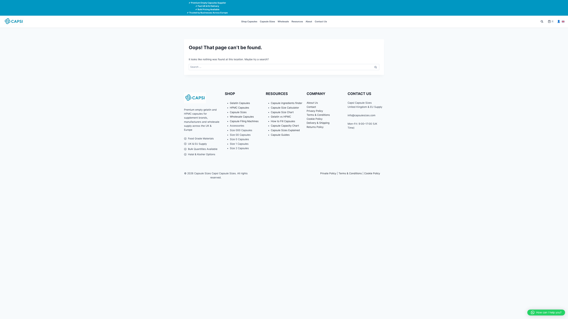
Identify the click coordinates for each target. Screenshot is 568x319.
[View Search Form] (542, 21)
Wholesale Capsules (242, 116)
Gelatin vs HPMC (281, 116)
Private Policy (328, 173)
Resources (297, 21)
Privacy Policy (315, 110)
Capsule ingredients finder (286, 103)
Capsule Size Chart (282, 112)
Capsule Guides (280, 134)
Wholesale (283, 21)
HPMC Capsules (239, 107)
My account (559, 21)
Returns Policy (315, 127)
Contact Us (321, 21)
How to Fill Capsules (283, 121)
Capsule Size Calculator (285, 107)
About (309, 21)
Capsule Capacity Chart (285, 125)
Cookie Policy (314, 118)
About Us (312, 102)
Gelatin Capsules (240, 103)
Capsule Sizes (267, 21)
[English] (563, 21)
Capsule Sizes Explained (285, 130)
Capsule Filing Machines (244, 121)
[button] (546, 312)
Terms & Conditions (318, 114)
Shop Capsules (249, 21)
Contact (311, 106)
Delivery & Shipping (318, 122)
